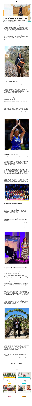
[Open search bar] (30, 1)
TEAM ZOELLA (7, 378)
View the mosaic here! (10, 174)
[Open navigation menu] (2, 1)
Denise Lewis (6, 275)
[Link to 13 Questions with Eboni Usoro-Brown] (9, 376)
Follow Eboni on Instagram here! (16, 363)
